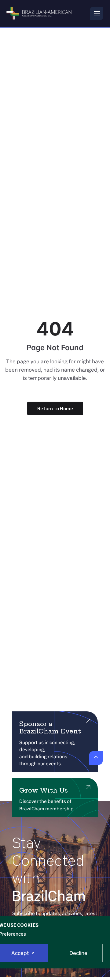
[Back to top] (96, 758)
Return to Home (55, 408)
